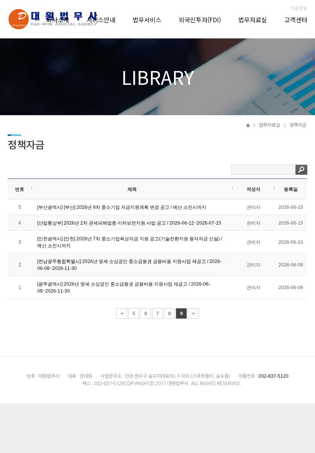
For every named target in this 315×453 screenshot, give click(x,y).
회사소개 (57, 19)
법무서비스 (147, 19)
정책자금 (297, 125)
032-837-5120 (273, 376)
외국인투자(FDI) (200, 19)
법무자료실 (252, 19)
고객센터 (295, 19)
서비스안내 (100, 19)
